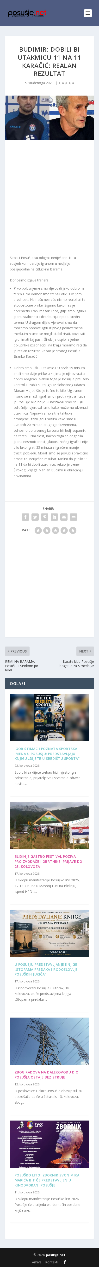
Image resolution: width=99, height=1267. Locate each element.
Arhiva (37, 1262)
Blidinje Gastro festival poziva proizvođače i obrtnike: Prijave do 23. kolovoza (48, 861)
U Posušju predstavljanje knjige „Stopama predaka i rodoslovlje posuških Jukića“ (46, 969)
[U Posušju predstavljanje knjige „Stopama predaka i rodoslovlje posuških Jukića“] (49, 933)
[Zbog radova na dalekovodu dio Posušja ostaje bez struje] (49, 1041)
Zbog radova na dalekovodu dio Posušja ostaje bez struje (47, 1074)
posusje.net (55, 1255)
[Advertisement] (49, 198)
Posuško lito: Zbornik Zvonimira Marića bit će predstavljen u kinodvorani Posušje (47, 1180)
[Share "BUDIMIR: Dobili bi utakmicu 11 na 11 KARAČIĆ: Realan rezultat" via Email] (64, 517)
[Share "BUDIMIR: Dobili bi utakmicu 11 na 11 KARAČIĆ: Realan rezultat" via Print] (73, 517)
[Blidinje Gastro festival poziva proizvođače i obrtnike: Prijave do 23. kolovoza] (49, 825)
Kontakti (51, 1262)
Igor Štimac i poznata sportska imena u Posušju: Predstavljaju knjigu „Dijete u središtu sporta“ (47, 753)
